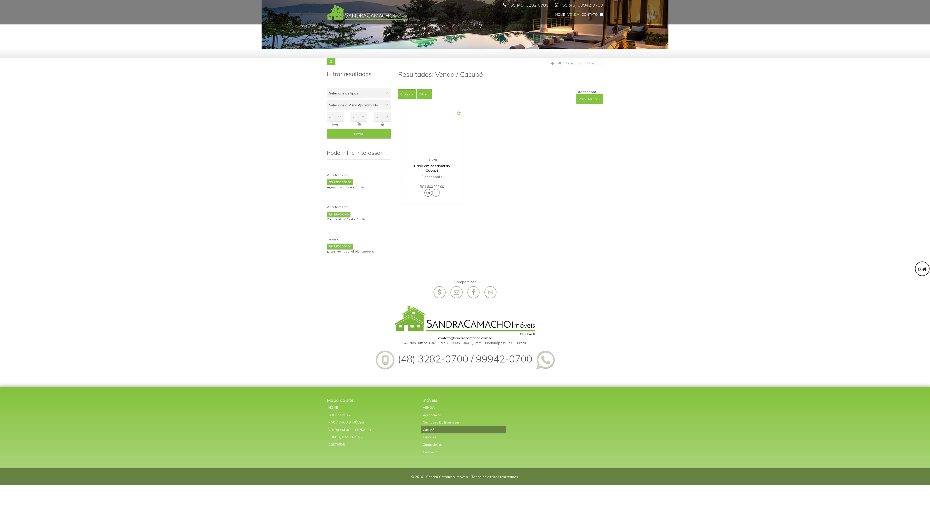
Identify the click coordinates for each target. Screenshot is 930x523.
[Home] (465, 321)
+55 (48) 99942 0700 (580, 5)
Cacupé (428, 430)
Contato (589, 14)
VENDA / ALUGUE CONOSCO (349, 430)
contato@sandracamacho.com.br (465, 338)
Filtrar (358, 134)
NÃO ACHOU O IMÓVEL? (346, 422)
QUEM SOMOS (339, 415)
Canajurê (429, 437)
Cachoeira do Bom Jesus (441, 422)
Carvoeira (430, 452)
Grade (408, 94)
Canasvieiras (432, 444)
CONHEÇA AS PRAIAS (345, 437)
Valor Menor (589, 99)
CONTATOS (336, 444)
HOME (333, 407)
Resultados (574, 63)
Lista (426, 94)
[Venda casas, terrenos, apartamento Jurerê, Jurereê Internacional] (367, 13)
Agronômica (432, 415)
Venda (428, 407)
